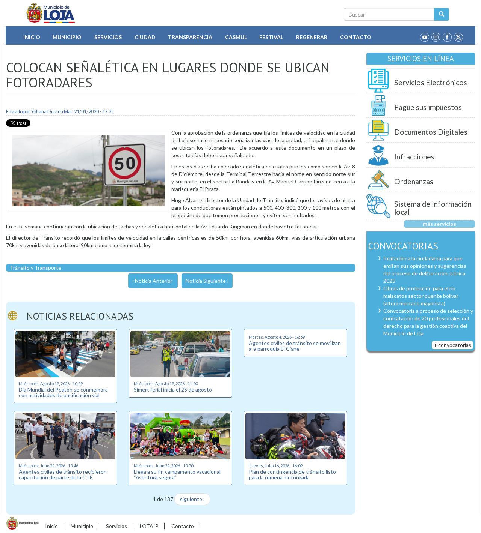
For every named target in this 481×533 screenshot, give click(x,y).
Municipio (67, 37)
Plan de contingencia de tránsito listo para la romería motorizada (292, 474)
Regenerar (311, 37)
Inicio (31, 37)
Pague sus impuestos (428, 107)
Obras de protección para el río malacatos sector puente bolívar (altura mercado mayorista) (420, 295)
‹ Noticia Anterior (152, 281)
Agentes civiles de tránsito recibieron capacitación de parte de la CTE (63, 474)
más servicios (439, 224)
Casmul (236, 37)
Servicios (108, 37)
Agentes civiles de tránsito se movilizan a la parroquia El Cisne (295, 346)
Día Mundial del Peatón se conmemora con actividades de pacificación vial (63, 392)
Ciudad (145, 37)
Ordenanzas (413, 181)
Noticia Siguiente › (207, 281)
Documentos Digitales (430, 132)
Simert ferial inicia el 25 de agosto (173, 389)
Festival (271, 37)
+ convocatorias (452, 345)
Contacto (355, 37)
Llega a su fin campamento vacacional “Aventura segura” (177, 474)
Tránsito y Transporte (35, 267)
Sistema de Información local (433, 208)
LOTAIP (149, 526)
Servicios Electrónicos (430, 82)
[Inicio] (51, 13)
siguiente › (192, 499)
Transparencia (190, 37)
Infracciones (414, 156)
